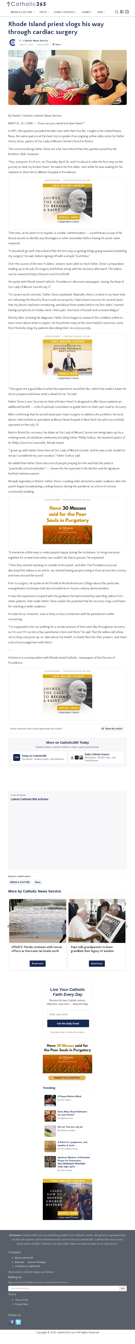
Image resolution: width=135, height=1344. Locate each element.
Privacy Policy (21, 1304)
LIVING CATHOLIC (64, 12)
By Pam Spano (64, 1100)
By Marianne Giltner (66, 1130)
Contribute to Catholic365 (27, 1266)
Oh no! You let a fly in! (70, 1127)
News (37, 882)
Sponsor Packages (37, 1262)
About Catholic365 (24, 1258)
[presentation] (8, 926)
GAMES (86, 12)
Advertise (20, 1262)
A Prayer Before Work (69, 1096)
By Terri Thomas (65, 1170)
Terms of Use (21, 1300)
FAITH (43, 12)
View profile (42, 44)
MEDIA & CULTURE (22, 12)
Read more (37, 963)
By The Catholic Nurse (68, 1149)
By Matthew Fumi (65, 1118)
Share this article (113, 728)
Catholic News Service (35, 40)
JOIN (100, 12)
